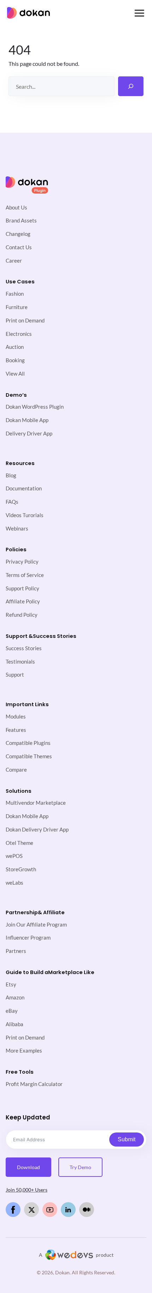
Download (28, 1167)
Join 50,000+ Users (26, 1190)
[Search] (131, 86)
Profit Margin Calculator (34, 1084)
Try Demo (80, 1167)
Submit (126, 1139)
